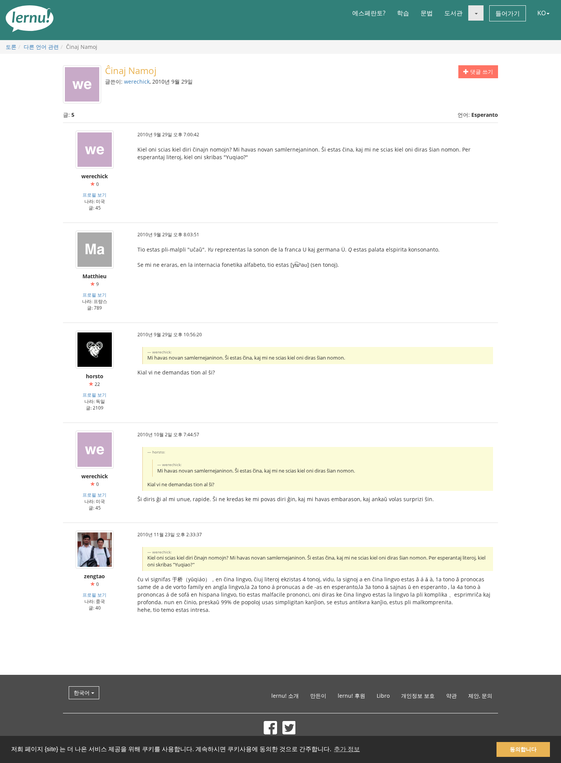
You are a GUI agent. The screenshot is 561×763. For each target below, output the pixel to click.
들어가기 (507, 13)
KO (541, 13)
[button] (476, 13)
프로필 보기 (94, 195)
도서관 (453, 13)
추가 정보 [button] (347, 749)
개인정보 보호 (418, 695)
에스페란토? (368, 13)
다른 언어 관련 (41, 46)
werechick (137, 81)
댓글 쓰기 (481, 71)
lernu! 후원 (351, 695)
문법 (427, 13)
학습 (403, 13)
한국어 (82, 692)
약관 (451, 695)
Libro (383, 695)
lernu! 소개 (285, 695)
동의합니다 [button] (523, 749)
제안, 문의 (480, 695)
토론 (11, 46)
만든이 (318, 695)
